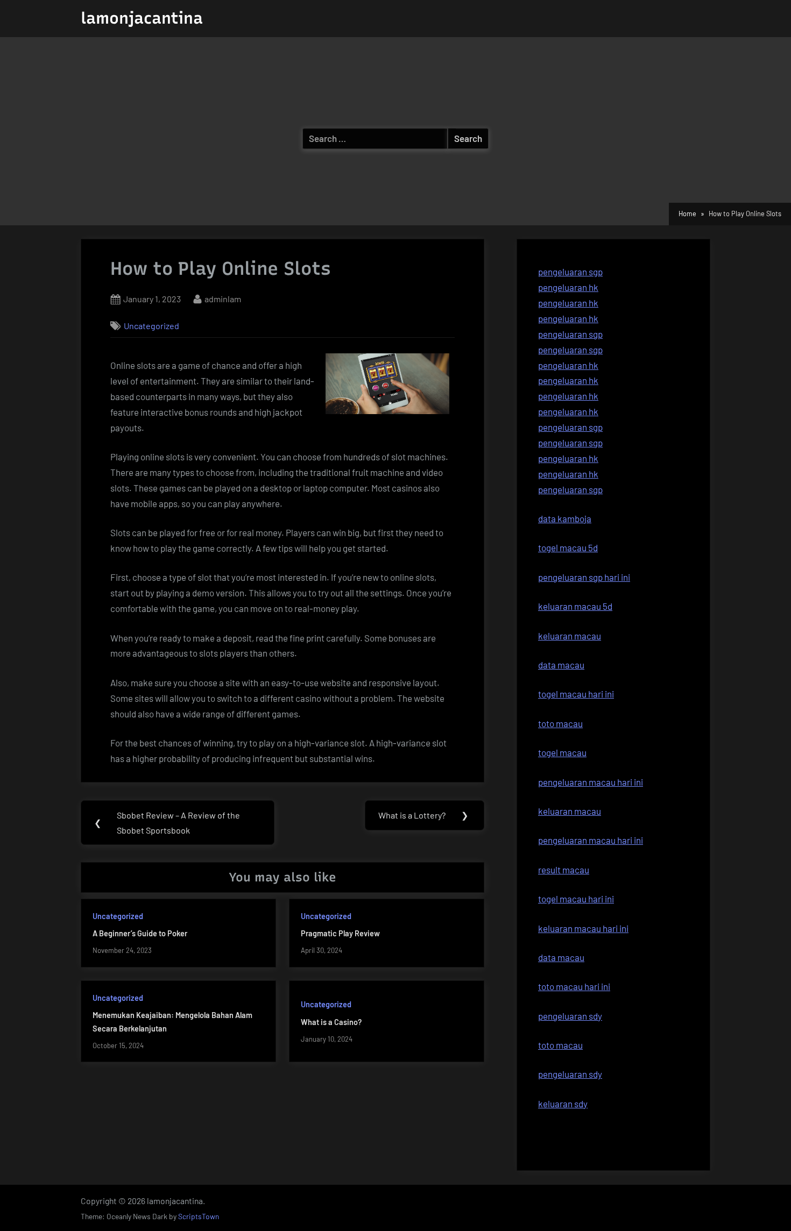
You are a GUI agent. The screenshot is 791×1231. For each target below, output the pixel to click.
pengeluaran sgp (570, 271)
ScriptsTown (198, 1216)
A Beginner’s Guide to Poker (140, 933)
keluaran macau (569, 811)
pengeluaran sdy (570, 1074)
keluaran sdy (563, 1103)
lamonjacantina (142, 18)
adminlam (222, 298)
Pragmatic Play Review (340, 933)
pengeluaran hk (568, 287)
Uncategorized (151, 326)
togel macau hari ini (576, 898)
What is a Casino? (331, 1022)
